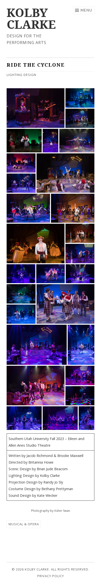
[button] (35, 108)
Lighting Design (21, 75)
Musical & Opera (24, 524)
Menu (86, 10)
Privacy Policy (50, 576)
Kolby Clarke (31, 18)
